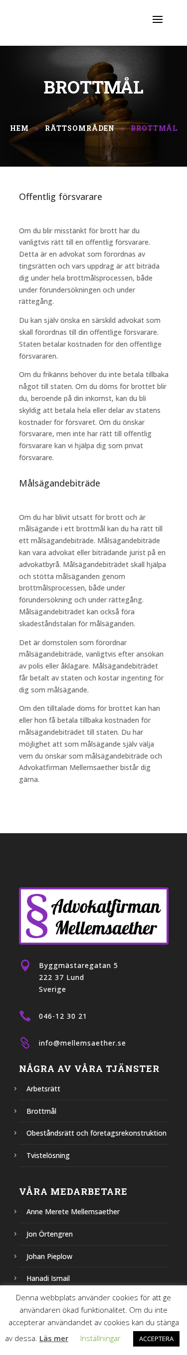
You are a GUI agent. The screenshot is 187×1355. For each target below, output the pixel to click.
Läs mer (53, 1338)
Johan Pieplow (49, 1256)
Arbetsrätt (43, 1088)
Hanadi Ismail (48, 1278)
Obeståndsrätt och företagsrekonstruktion (96, 1133)
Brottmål (41, 1111)
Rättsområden (80, 128)
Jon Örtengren (49, 1234)
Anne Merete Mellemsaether (73, 1211)
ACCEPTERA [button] (156, 1338)
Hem (19, 128)
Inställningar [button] (100, 1338)
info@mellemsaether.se (82, 1043)
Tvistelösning (48, 1155)
